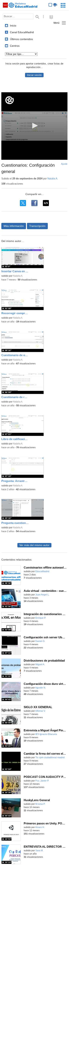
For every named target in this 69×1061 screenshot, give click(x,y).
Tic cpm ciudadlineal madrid (50, 757)
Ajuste (64, 164)
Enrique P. (40, 618)
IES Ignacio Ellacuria (46, 734)
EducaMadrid (42, 571)
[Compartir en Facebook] (34, 203)
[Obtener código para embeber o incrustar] (46, 203)
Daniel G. (40, 641)
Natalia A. (52, 178)
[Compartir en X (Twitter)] (23, 203)
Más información (14, 225)
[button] (34, 125)
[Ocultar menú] (60, 23)
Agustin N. (40, 688)
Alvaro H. (40, 827)
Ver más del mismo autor (34, 545)
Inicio (13, 25)
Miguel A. (40, 664)
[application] (34, 126)
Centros (14, 45)
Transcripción (37, 225)
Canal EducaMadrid (22, 32)
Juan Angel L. (42, 595)
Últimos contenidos (21, 39)
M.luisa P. (40, 804)
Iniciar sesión (34, 75)
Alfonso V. (40, 711)
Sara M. (39, 850)
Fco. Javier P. (42, 781)
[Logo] (9, 100)
